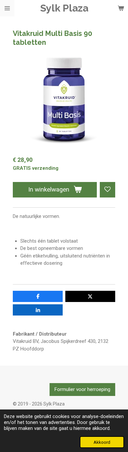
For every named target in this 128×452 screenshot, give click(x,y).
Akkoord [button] (102, 442)
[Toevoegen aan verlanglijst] (107, 189)
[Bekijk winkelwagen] (121, 8)
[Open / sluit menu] (7, 8)
